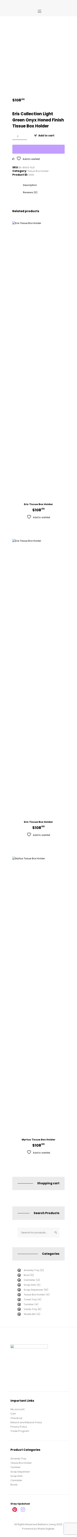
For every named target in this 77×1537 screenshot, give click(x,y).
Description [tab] (30, 185)
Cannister (30, 1280)
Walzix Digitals (45, 1528)
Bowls (14, 1484)
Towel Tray (30, 1299)
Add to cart (46, 135)
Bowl (27, 1275)
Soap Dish (30, 1285)
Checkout (16, 1418)
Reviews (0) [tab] (30, 192)
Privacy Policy (18, 1426)
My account (17, 1409)
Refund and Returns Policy (26, 1422)
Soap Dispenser (33, 1289)
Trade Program (19, 1431)
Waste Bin (30, 1314)
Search (55, 1233)
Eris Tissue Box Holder (38, 504)
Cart (13, 1413)
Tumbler (29, 1304)
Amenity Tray (31, 1270)
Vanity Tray (30, 1309)
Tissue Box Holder (38, 171)
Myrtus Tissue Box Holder (38, 1139)
